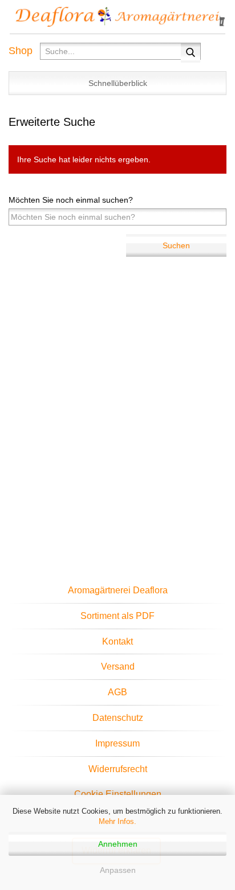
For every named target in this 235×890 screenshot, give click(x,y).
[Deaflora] (117, 17)
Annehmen (117, 843)
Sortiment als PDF (117, 616)
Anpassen (118, 870)
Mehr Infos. (117, 821)
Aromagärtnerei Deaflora (118, 590)
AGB (117, 692)
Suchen (176, 245)
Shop (21, 50)
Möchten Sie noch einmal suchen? (71, 199)
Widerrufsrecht (117, 769)
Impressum (117, 743)
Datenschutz (117, 718)
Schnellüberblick (117, 83)
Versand (118, 666)
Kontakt (117, 641)
